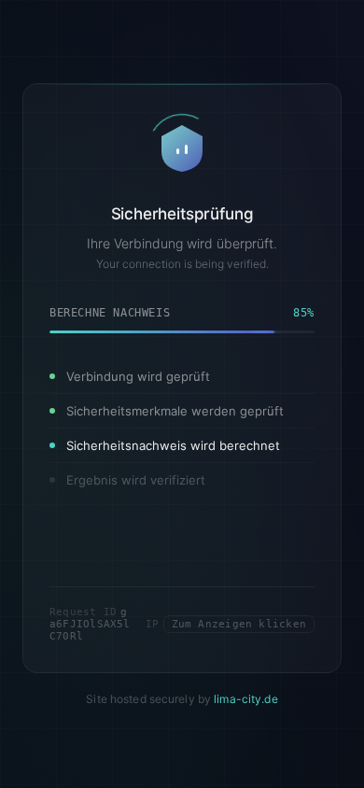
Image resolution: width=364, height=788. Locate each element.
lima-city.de (245, 698)
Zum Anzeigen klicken (239, 623)
